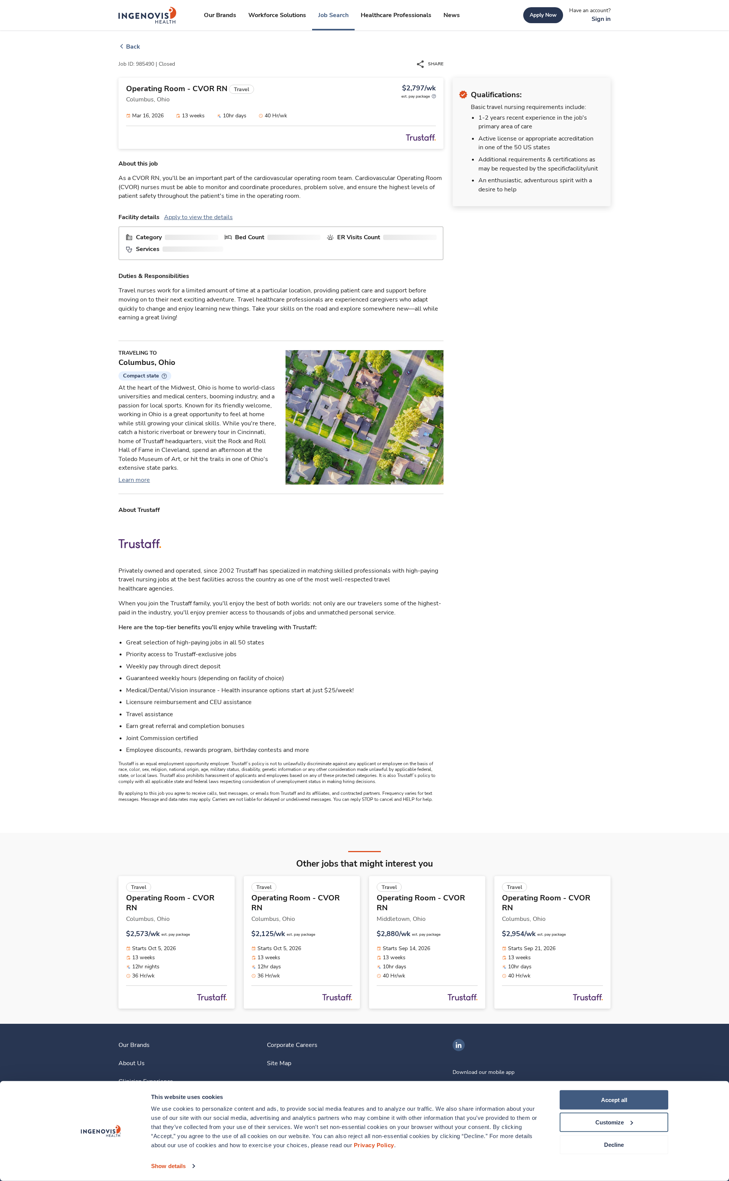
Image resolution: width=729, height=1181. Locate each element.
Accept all (614, 1100)
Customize (609, 1122)
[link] (147, 15)
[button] (144, 376)
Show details (168, 1166)
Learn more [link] (134, 480)
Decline (614, 1144)
